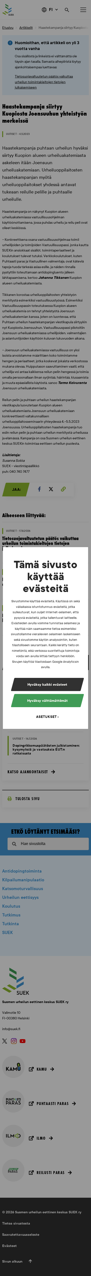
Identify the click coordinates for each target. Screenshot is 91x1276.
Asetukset (46, 716)
